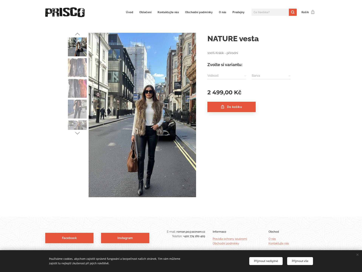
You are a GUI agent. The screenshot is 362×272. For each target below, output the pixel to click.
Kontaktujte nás (278, 243)
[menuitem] (130, 12)
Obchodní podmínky (226, 243)
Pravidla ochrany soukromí (230, 239)
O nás (272, 239)
